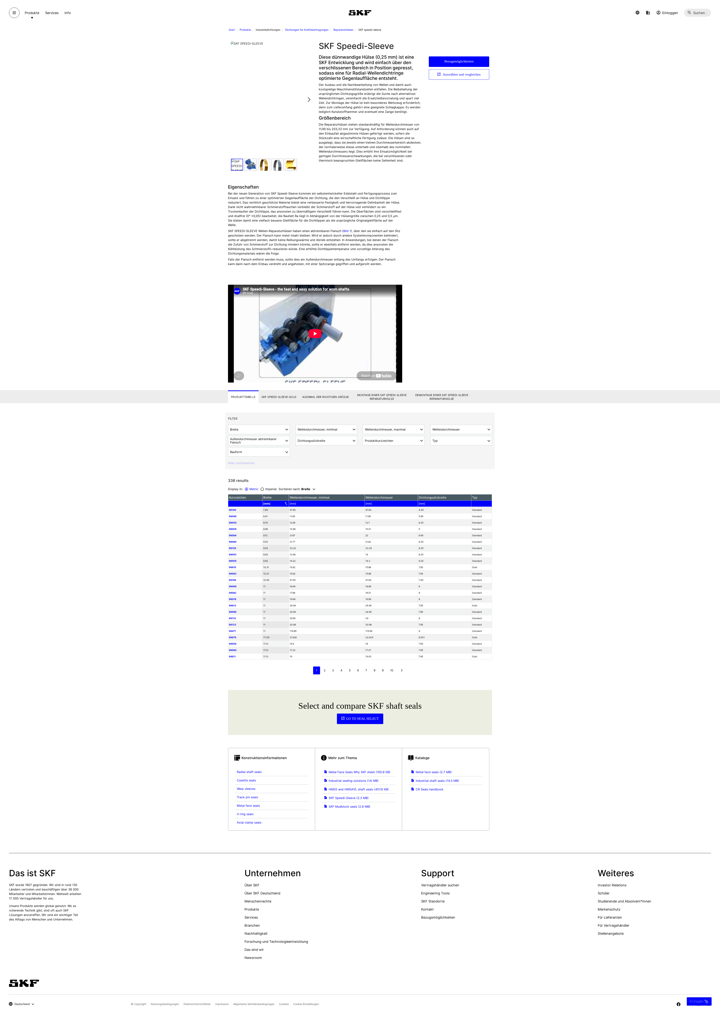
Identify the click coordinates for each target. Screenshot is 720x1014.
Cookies (284, 1004)
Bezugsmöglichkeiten (459, 61)
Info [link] (67, 13)
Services (251, 917)
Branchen (252, 925)
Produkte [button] (32, 13)
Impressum (222, 1004)
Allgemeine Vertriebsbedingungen (253, 1004)
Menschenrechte (257, 901)
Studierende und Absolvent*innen (624, 901)
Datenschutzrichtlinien (197, 1004)
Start (232, 29)
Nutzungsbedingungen (165, 1004)
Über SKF (252, 885)
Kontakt (427, 909)
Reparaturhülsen (343, 29)
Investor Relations (612, 885)
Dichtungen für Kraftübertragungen (306, 29)
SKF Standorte (433, 901)
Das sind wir (254, 950)
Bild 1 (347, 231)
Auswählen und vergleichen (461, 74)
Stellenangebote (611, 933)
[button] (637, 12)
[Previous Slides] (235, 99)
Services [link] (51, 13)
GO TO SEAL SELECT (362, 718)
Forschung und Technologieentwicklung (276, 942)
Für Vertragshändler (613, 925)
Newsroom (253, 958)
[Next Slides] (309, 99)
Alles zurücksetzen (241, 463)
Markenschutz (609, 909)
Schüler (604, 893)
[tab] (243, 397)
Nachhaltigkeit (256, 933)
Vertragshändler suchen (440, 885)
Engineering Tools (435, 893)
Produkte (245, 29)
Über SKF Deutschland (262, 893)
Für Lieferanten (610, 917)
